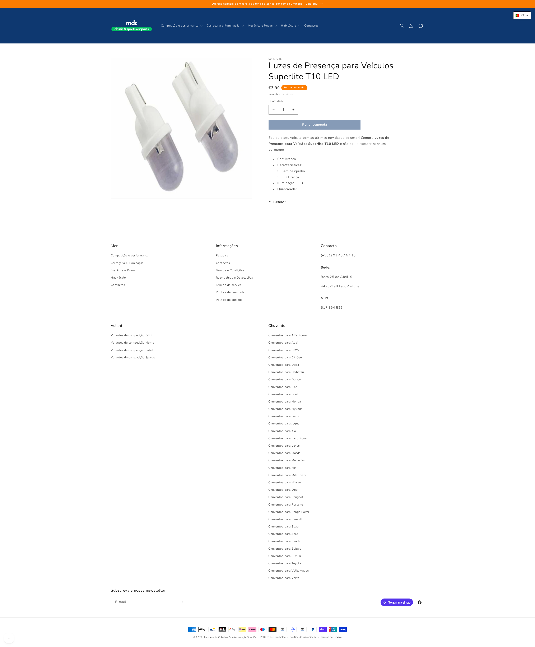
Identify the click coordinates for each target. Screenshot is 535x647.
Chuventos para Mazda (284, 453)
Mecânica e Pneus (123, 270)
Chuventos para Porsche (285, 505)
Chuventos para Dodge (284, 380)
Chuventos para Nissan (284, 482)
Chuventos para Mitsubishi (287, 475)
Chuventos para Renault (285, 519)
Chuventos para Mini (282, 468)
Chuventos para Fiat (282, 387)
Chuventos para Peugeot (285, 497)
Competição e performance (129, 256)
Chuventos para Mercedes (286, 460)
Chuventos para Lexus (284, 446)
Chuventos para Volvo (284, 578)
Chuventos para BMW (283, 350)
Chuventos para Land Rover (288, 438)
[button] (181, 25)
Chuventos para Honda (284, 402)
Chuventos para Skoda (284, 541)
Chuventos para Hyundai (285, 409)
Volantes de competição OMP (132, 336)
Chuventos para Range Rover (289, 512)
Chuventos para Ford (283, 394)
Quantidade (276, 101)
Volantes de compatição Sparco (133, 357)
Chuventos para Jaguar (284, 424)
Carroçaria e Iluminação (127, 263)
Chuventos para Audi (283, 343)
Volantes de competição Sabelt (132, 350)
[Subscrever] (181, 602)
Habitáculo (118, 278)
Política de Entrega (229, 300)
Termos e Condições (230, 270)
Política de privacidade (303, 637)
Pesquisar (223, 256)
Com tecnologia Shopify (242, 637)
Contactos (118, 285)
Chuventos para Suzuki (284, 556)
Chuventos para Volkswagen (288, 571)
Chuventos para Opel (283, 490)
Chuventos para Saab (283, 527)
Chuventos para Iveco (283, 416)
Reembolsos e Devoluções (234, 278)
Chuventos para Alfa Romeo (288, 336)
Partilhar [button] (279, 202)
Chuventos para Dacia (283, 365)
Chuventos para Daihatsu (286, 372)
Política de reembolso (231, 292)
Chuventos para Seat (283, 534)
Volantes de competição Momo (132, 343)
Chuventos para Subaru (285, 549)
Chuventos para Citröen (285, 357)
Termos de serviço (228, 285)
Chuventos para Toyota (284, 563)
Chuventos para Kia (282, 431)
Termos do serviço (331, 637)
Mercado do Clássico (216, 637)
